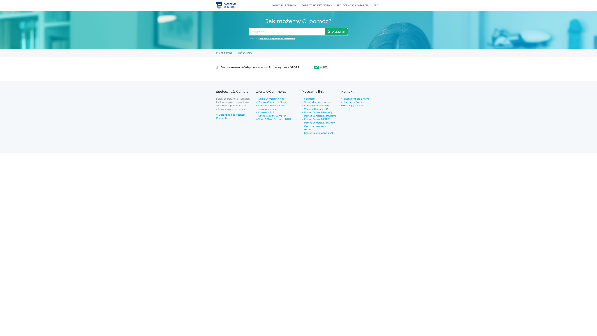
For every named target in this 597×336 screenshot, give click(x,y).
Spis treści (309, 98)
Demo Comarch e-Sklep (271, 98)
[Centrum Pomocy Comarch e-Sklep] (226, 5)
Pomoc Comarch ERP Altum (319, 122)
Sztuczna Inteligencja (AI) (318, 132)
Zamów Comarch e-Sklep (272, 102)
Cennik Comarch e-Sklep (271, 105)
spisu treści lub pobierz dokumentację (277, 38)
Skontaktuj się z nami (356, 98)
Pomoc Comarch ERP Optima (320, 115)
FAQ (376, 5)
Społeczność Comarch (352, 5)
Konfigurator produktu (316, 105)
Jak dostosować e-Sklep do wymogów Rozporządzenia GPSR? (260, 67)
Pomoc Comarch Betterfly (318, 112)
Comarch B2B (266, 112)
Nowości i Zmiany (284, 5)
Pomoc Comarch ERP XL (317, 119)
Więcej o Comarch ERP (316, 109)
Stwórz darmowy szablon (317, 102)
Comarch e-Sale (267, 108)
